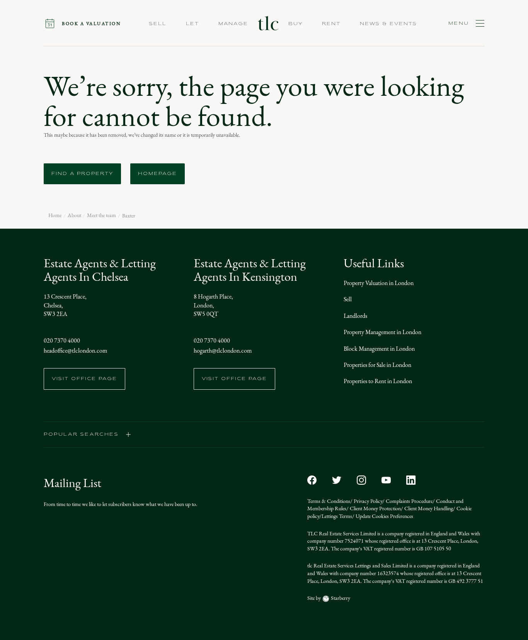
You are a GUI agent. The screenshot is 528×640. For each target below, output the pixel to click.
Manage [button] (233, 24)
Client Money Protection (375, 508)
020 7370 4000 (62, 340)
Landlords (355, 316)
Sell (348, 299)
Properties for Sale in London (377, 365)
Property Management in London (382, 332)
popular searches (81, 434)
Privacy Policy (367, 501)
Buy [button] (295, 24)
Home (54, 215)
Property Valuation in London (379, 283)
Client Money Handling (428, 508)
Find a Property (82, 173)
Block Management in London (379, 349)
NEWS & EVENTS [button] (388, 24)
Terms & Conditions (328, 501)
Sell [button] (158, 24)
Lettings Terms (337, 516)
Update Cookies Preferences (383, 516)
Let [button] (192, 24)
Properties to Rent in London (378, 381)
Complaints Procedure (409, 501)
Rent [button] (331, 24)
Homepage (157, 173)
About (74, 215)
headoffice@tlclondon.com (75, 350)
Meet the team (101, 215)
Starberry (340, 598)
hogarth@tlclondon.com (223, 350)
